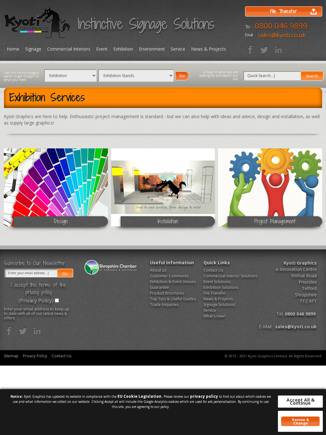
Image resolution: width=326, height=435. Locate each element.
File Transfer (214, 293)
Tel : (248, 27)
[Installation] (163, 189)
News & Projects (208, 49)
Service (178, 49)
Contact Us (213, 270)
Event (102, 49)
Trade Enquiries (164, 304)
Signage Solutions (219, 304)
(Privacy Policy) (35, 300)
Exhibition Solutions (220, 287)
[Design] (56, 189)
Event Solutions (216, 281)
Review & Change (300, 421)
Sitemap (11, 356)
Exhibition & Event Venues (173, 281)
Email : (250, 35)
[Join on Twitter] (264, 49)
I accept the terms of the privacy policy (38, 289)
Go (182, 75)
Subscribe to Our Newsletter (34, 263)
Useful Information (172, 263)
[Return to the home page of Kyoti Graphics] (37, 22)
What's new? (214, 316)
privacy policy (204, 396)
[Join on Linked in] (278, 49)
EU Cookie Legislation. (140, 396)
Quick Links (216, 263)
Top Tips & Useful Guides (173, 299)
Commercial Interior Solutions (227, 276)
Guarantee (159, 287)
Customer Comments (169, 276)
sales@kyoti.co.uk (282, 35)
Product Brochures (167, 293)
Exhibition (123, 49)
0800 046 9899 (281, 25)
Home (13, 49)
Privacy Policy (35, 356)
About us (158, 270)
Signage (33, 49)
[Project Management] (270, 189)
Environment (152, 49)
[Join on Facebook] (250, 49)
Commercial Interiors (68, 49)
